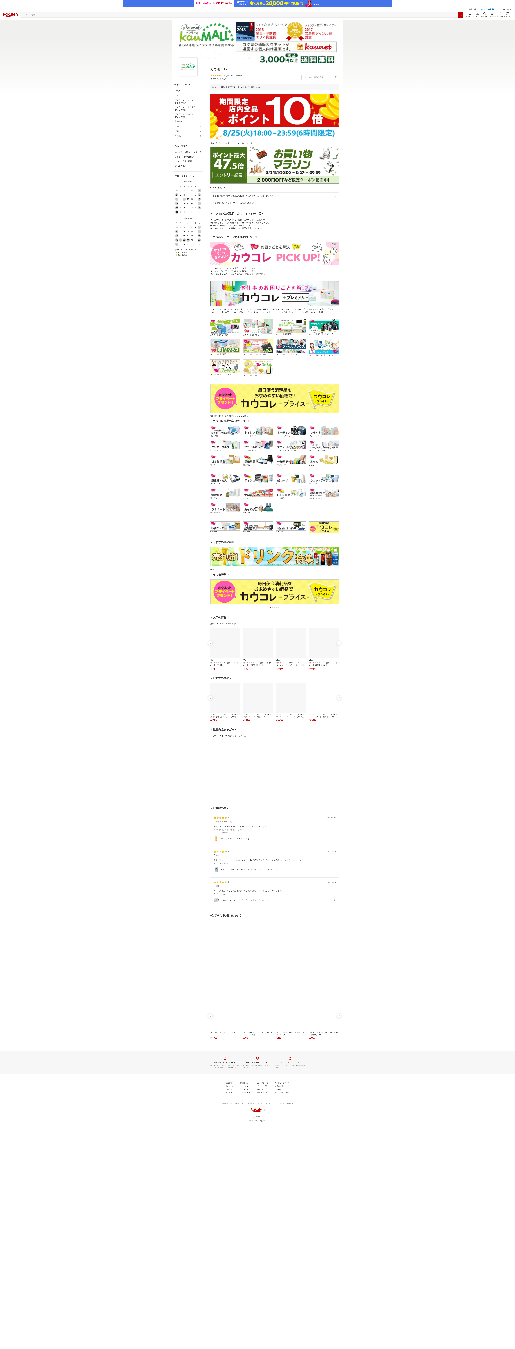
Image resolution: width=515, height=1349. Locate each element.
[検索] (460, 15)
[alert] (274, 87)
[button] (505, 9)
